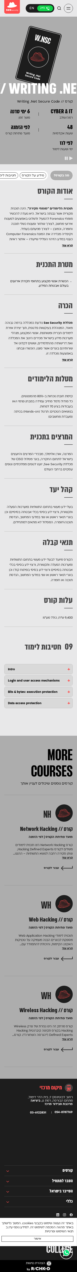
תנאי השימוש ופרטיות (59, 1231)
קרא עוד (67, 245)
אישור (37, 1238)
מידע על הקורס (33, 175)
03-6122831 (45, 8)
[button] (68, 8)
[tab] (38, 669)
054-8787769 (64, 1112)
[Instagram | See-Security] (64, 1214)
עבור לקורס (51, 868)
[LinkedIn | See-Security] (57, 1214)
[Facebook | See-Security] (71, 1214)
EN (32, 8)
